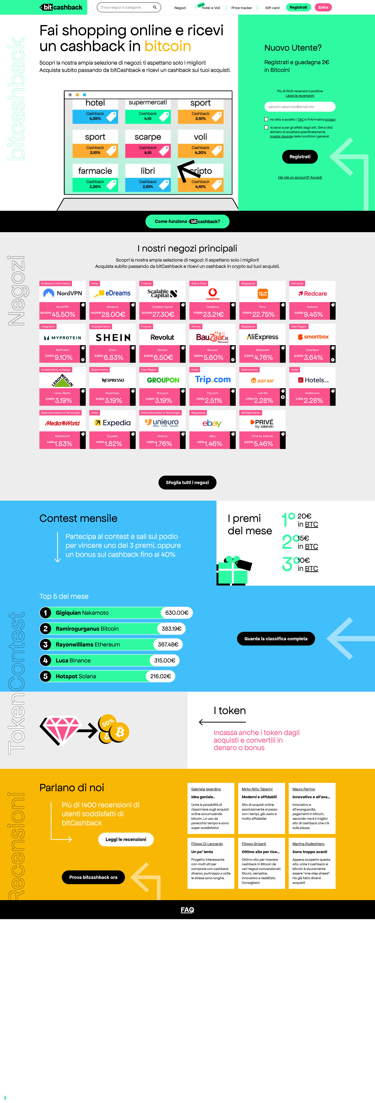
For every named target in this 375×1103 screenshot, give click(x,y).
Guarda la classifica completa (276, 638)
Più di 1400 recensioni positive (300, 93)
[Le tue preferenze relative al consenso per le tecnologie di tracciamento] (5, 1098)
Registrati (300, 156)
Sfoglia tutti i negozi (187, 482)
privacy (330, 119)
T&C (301, 119)
